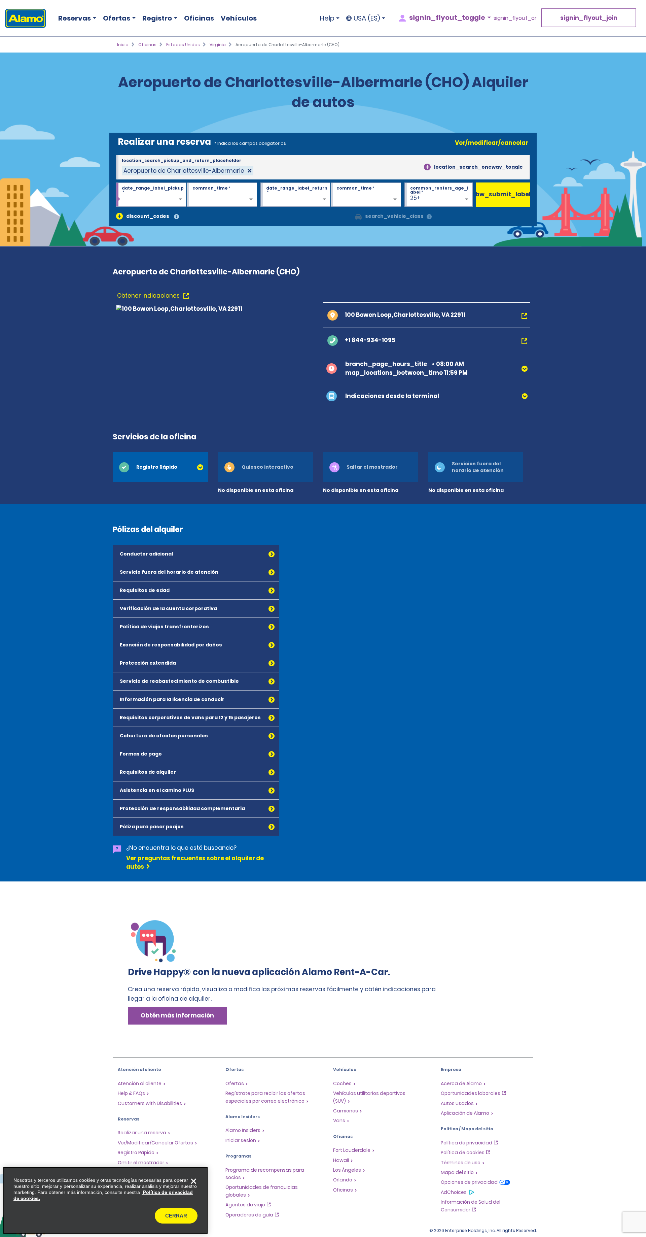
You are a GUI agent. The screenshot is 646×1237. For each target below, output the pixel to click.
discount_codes (147, 216)
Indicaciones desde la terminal (392, 396)
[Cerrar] (193, 1181)
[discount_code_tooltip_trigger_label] (176, 217)
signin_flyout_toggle (447, 17)
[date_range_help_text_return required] (295, 195)
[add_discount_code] (119, 216)
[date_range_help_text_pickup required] (151, 195)
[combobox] (323, 167)
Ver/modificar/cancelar (491, 143)
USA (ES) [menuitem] (367, 18)
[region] (105, 1200)
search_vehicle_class (394, 216)
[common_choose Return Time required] (366, 195)
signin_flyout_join (588, 18)
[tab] (160, 467)
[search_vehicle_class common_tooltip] (429, 217)
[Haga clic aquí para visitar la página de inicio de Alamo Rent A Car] (23, 18)
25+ (415, 198)
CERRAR (176, 1215)
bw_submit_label (503, 194)
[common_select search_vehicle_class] (358, 216)
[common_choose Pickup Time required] (222, 195)
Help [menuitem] (327, 18)
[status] (187, 170)
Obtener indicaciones (149, 296)
